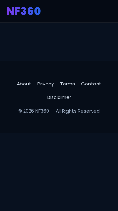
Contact (91, 83)
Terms (67, 83)
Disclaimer (59, 97)
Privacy (45, 83)
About (24, 83)
